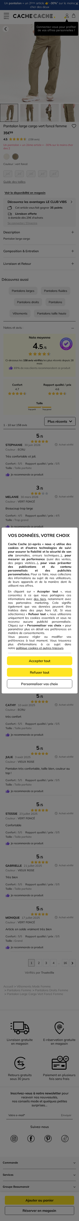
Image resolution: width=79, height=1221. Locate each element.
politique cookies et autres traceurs (39, 648)
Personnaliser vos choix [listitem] (39, 684)
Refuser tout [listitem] (39, 672)
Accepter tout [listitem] (39, 661)
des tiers (40, 599)
